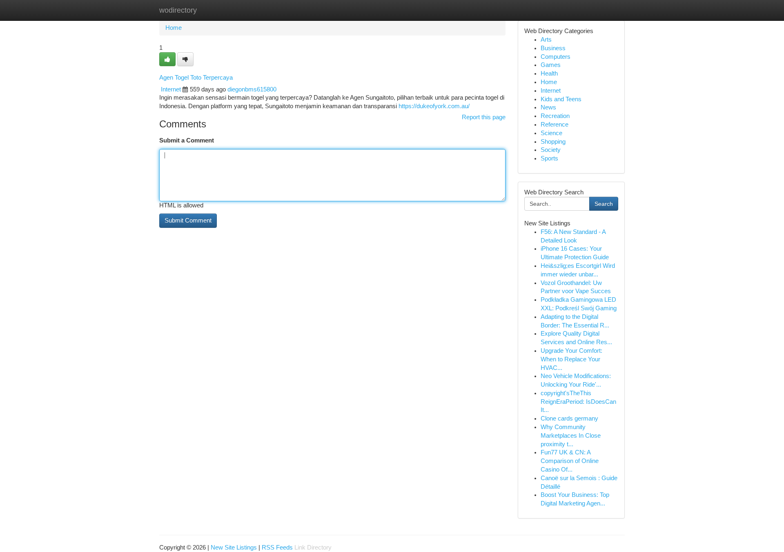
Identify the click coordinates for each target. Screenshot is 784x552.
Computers (555, 56)
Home (173, 27)
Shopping (553, 141)
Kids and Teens (561, 99)
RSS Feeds (277, 547)
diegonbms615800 (251, 89)
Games (551, 65)
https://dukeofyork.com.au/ (434, 106)
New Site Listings (234, 547)
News (548, 107)
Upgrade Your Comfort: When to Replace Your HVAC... (571, 359)
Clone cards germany (569, 418)
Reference (554, 124)
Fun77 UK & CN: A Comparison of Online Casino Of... (570, 461)
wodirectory (178, 10)
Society (551, 150)
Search (604, 203)
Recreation (555, 116)
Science (551, 133)
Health (549, 73)
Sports (549, 158)
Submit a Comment (186, 140)
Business (553, 48)
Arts (546, 39)
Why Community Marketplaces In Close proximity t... (571, 435)
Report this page (484, 117)
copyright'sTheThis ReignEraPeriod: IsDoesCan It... (578, 402)
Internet (171, 89)
